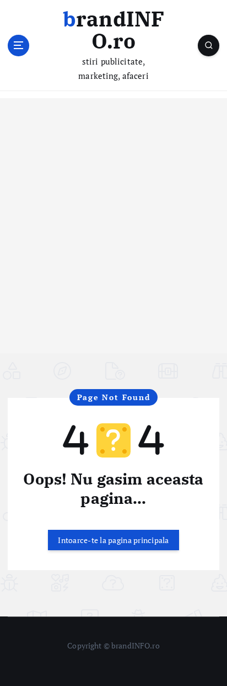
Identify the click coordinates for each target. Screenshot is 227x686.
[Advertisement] (113, 239)
